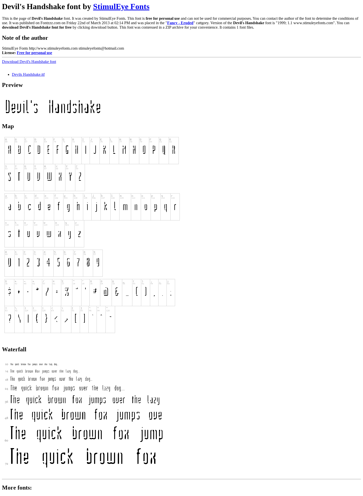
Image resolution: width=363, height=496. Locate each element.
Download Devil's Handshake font (29, 62)
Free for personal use (34, 53)
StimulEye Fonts (121, 6)
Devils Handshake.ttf (28, 74)
